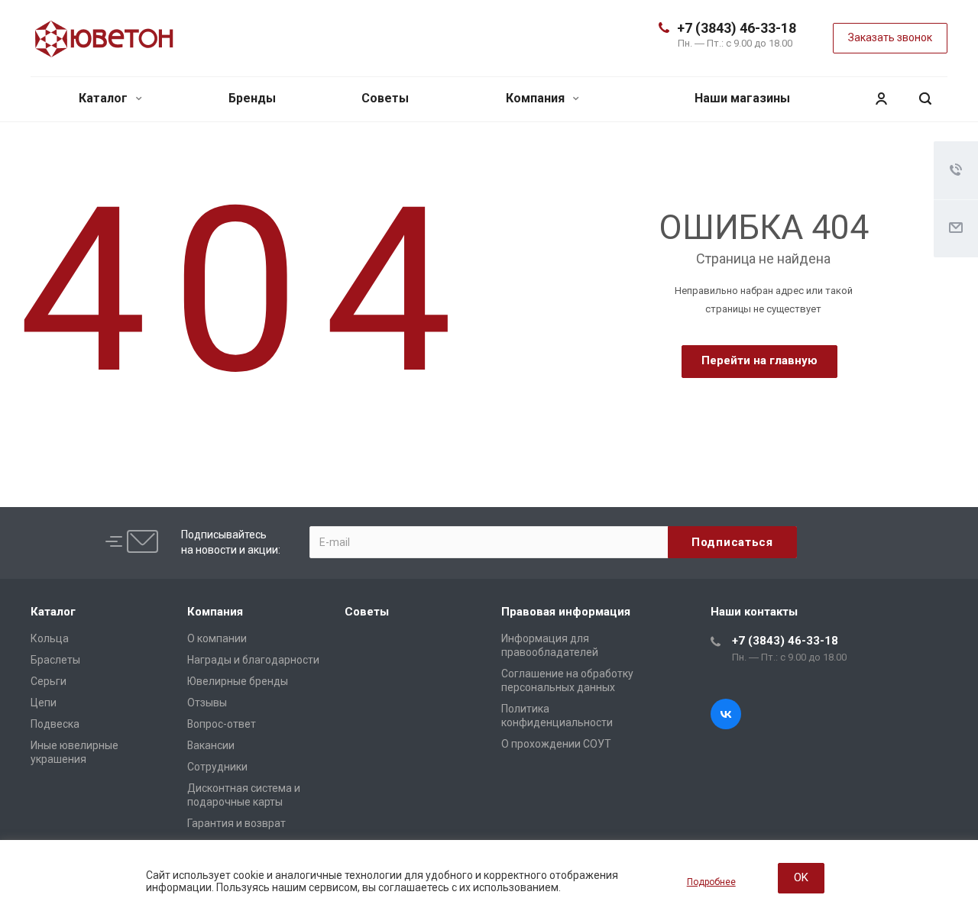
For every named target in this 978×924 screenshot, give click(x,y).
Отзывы (207, 702)
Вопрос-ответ (221, 724)
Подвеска (55, 724)
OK (801, 877)
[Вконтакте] (726, 714)
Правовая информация (565, 612)
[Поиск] (925, 98)
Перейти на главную (759, 360)
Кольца (50, 638)
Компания (537, 98)
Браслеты (55, 660)
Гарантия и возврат (236, 823)
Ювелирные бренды (237, 681)
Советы (385, 98)
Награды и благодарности (253, 660)
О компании (217, 638)
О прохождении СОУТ (556, 744)
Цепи (44, 702)
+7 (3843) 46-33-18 (736, 28)
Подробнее (711, 882)
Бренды (252, 98)
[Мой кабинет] (881, 98)
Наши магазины (742, 98)
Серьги (48, 681)
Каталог (105, 98)
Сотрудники (217, 767)
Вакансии (211, 745)
